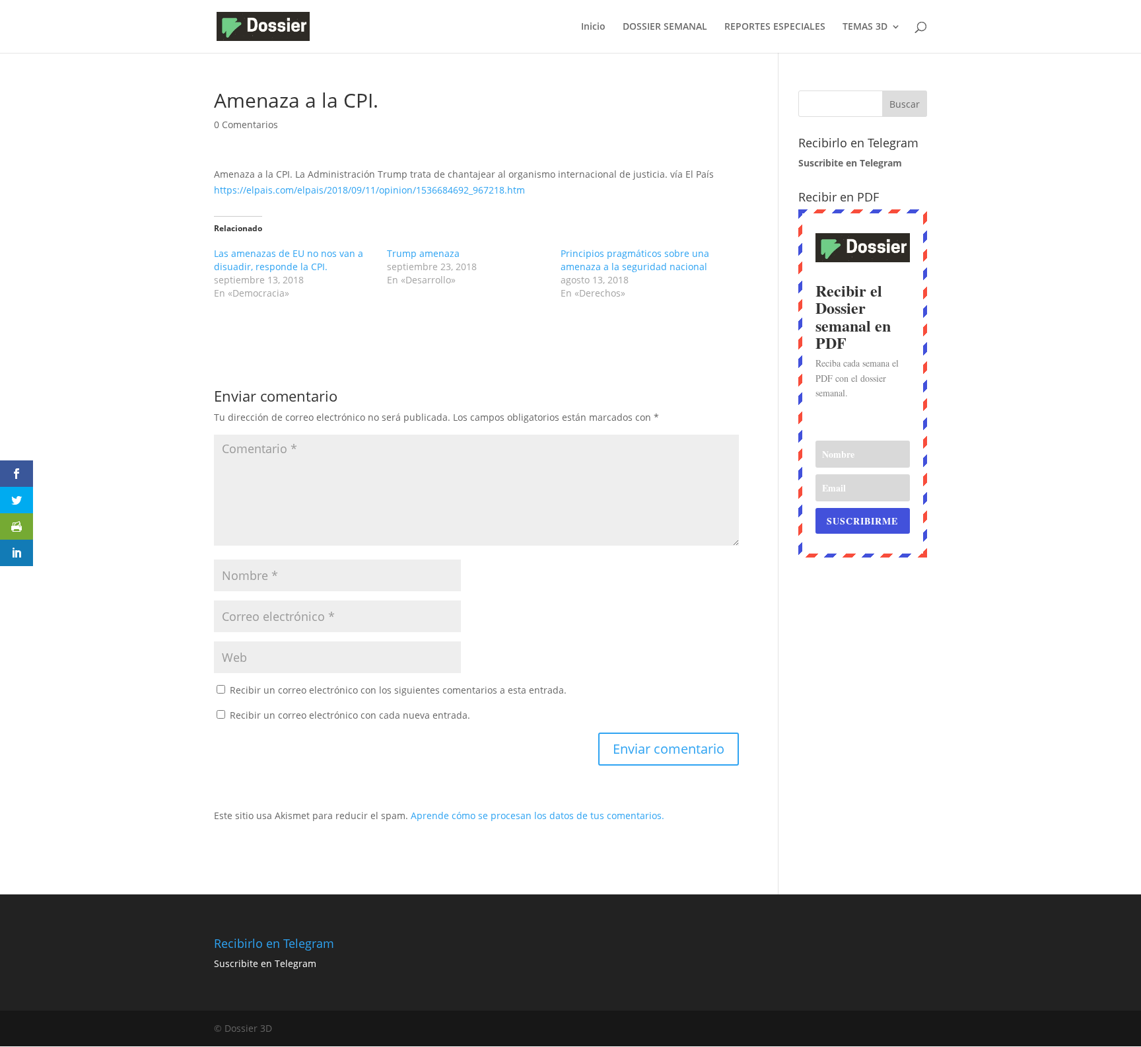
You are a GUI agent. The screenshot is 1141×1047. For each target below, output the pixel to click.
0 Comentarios (246, 124)
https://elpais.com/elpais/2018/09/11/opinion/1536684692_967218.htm (369, 190)
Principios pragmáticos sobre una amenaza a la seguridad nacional (635, 260)
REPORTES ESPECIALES (774, 27)
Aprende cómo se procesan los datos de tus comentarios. (537, 815)
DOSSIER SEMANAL (665, 27)
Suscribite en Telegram (265, 963)
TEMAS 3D (865, 27)
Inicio (593, 27)
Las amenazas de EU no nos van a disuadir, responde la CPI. (288, 260)
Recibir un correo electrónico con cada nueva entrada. (350, 715)
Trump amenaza (423, 253)
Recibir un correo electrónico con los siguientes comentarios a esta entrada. (398, 690)
